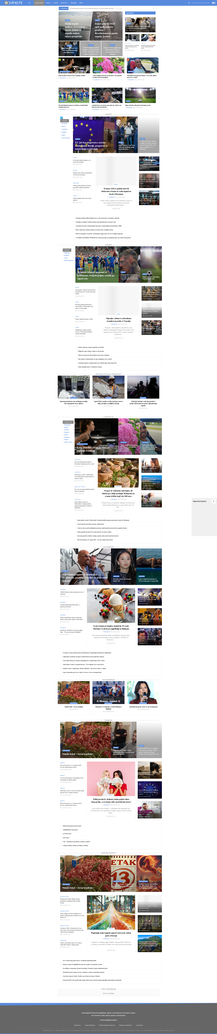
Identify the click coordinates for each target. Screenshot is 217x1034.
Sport (56, 3)
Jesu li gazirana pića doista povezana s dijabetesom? (150, 467)
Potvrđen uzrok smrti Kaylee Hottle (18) (122, 580)
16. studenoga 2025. (66, 769)
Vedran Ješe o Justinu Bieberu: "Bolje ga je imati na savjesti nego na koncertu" (150, 639)
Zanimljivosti (118, 881)
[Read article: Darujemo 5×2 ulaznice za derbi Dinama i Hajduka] (108, 692)
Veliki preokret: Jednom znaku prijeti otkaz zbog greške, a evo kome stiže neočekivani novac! (111, 800)
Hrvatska (76, 183)
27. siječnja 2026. (115, 938)
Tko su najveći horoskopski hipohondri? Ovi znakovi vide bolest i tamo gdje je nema (150, 812)
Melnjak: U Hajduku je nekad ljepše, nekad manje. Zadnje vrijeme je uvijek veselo (151, 294)
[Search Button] (189, 3)
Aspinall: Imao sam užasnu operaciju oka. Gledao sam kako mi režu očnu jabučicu (106, 106)
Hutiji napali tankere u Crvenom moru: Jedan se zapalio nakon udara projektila (92, 8)
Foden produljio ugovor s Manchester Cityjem (90, 367)
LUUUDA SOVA (67, 834)
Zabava (116, 747)
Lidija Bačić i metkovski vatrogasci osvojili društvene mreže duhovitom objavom (83, 657)
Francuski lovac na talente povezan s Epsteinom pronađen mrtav (149, 181)
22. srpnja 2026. (100, 40)
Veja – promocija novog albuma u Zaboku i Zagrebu (76, 841)
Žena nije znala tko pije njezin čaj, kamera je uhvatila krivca (148, 773)
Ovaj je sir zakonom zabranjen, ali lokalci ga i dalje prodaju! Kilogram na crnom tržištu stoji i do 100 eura (118, 493)
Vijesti (48, 3)
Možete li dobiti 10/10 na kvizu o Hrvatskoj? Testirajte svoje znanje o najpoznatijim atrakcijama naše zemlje (149, 945)
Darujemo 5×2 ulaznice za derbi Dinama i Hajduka (108, 708)
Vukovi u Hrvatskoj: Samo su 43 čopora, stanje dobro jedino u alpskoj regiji (71, 944)
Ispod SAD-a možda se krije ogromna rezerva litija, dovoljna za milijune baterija (108, 402)
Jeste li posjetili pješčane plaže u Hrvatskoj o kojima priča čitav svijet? (84, 463)
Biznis (129, 23)
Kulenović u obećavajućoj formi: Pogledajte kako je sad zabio (151, 328)
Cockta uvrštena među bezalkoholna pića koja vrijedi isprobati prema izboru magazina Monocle (151, 483)
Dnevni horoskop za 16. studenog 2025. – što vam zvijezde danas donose (71, 766)
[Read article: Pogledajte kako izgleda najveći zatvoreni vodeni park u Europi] (111, 912)
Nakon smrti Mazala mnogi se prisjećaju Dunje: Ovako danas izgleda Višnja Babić (71, 618)
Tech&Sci (128, 43)
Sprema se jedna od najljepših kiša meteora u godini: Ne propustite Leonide (82, 964)
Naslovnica (39, 3)
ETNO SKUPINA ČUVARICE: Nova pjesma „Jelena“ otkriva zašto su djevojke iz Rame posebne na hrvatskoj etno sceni (149, 751)
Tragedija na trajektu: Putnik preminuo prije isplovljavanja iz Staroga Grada (96, 222)
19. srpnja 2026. (144, 603)
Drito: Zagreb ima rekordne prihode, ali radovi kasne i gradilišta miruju (94, 230)
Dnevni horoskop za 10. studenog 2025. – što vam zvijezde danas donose (148, 792)
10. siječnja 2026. (144, 910)
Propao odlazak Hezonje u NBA (84, 319)
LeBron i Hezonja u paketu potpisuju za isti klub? (91, 347)
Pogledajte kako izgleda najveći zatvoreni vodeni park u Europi (111, 934)
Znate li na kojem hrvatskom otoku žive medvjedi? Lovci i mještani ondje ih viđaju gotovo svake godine (150, 926)
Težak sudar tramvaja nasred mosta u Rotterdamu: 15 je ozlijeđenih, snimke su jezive (148, 199)
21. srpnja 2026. (144, 408)
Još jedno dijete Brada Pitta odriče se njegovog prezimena (70, 605)
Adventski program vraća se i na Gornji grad (143, 707)
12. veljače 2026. (144, 757)
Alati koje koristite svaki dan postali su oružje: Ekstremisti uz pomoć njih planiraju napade (143, 403)
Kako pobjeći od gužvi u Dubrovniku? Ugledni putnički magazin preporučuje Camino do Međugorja (83, 504)
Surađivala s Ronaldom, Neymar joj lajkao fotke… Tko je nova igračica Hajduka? (71, 631)
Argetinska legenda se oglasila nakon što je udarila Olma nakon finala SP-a (97, 363)
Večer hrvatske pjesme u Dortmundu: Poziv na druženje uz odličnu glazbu (71, 779)
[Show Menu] (29, 2)
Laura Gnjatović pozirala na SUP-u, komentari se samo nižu (148, 580)
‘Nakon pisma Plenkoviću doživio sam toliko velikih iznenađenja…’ (82, 186)
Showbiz (74, 3)
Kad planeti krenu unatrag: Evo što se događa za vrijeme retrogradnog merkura (83, 972)
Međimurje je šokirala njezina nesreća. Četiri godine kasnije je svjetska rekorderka (83, 332)
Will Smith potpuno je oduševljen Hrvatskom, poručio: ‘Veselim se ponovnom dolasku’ (85, 577)
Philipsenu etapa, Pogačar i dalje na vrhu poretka (91, 351)
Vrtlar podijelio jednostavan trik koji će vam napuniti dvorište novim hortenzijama (107, 76)
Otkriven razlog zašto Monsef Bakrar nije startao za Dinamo (93, 355)
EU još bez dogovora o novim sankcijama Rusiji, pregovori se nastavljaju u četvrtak (91, 145)
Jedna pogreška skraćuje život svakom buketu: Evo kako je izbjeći (151, 501)
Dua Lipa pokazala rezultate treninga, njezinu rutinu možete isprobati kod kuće (98, 536)
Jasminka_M (67, 757)
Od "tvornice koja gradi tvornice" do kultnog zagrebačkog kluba (79, 960)
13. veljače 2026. (118, 757)
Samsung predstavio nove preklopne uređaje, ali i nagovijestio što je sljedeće (132, 47)
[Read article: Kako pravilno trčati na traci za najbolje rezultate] (74, 65)
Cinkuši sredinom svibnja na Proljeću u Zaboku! (75, 845)
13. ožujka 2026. (118, 891)
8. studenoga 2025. (145, 816)
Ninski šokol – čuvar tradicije (74, 707)
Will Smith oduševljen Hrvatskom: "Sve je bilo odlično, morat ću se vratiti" (142, 76)
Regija (69, 45)
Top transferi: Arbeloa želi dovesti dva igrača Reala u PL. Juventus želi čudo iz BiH (85, 292)
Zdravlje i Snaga (65, 71)
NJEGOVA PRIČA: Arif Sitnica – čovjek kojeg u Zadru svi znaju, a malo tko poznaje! (148, 906)
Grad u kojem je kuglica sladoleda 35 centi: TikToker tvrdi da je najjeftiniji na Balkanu (111, 627)
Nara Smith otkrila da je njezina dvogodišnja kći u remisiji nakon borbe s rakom (84, 660)
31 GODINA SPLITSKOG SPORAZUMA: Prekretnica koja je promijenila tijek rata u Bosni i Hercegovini (103, 238)
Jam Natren (66, 838)
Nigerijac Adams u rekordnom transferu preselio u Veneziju (118, 319)
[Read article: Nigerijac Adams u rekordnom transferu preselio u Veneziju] (118, 300)
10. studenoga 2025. (145, 796)
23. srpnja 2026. (70, 40)
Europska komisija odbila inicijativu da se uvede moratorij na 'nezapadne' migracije (97, 218)
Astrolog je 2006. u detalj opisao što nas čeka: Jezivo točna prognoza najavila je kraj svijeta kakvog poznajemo (71, 930)
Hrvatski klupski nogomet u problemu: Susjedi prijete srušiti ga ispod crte (73, 106)
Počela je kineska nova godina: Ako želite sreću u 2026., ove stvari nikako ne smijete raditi (148, 886)
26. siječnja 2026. (65, 905)
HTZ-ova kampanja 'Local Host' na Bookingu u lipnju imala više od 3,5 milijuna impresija (99, 234)
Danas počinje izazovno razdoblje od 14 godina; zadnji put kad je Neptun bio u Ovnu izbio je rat (72, 915)
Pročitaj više (116, 208)
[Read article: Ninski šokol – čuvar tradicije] (74, 692)
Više (80, 3)
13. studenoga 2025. (66, 795)
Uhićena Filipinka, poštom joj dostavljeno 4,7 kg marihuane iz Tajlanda (148, 164)
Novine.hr (63, 78)
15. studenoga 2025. (66, 782)
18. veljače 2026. (144, 891)
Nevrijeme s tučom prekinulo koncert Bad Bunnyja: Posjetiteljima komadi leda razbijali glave (87, 653)
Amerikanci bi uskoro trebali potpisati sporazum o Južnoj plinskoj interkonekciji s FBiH (98, 226)
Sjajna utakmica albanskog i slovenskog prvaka (138, 105)
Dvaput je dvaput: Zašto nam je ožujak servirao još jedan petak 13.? (123, 886)
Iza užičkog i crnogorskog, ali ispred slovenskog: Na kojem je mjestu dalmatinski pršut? (85, 968)
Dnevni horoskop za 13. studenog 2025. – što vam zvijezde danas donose (71, 804)
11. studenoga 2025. (145, 776)
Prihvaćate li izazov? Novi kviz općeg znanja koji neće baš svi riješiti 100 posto (72, 791)
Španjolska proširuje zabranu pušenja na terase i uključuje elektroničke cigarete (148, 47)
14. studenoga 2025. (144, 709)
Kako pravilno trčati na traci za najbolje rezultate (71, 75)
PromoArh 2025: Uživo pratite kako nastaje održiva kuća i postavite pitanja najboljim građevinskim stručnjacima (92, 980)
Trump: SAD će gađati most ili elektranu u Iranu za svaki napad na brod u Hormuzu (69, 51)
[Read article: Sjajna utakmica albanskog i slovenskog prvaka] (140, 95)
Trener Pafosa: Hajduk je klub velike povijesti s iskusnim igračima (151, 311)
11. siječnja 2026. (65, 947)
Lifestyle (64, 3)
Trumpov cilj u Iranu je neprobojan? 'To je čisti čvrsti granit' (112, 50)
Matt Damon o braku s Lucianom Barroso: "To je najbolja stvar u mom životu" (83, 664)
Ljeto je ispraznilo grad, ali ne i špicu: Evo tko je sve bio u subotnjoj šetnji (82, 672)
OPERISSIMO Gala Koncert (70, 830)
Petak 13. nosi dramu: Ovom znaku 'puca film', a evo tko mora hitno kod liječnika (123, 752)
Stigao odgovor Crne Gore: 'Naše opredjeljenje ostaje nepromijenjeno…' (126, 147)
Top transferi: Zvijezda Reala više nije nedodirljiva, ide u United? (95, 359)
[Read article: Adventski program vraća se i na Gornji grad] (143, 692)
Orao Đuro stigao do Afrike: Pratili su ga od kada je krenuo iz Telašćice (81, 976)
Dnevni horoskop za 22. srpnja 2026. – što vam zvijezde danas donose (95, 540)
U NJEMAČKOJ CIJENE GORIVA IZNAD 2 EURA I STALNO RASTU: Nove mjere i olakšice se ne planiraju (148, 145)
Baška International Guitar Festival (72, 826)
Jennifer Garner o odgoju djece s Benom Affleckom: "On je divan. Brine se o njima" (85, 668)
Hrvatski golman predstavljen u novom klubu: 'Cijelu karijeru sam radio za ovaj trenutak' (84, 306)
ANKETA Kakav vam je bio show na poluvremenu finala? (149, 620)
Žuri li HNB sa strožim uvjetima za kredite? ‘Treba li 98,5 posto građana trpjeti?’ (138, 27)
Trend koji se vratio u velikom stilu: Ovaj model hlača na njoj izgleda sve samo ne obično (84, 476)
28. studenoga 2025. (109, 711)
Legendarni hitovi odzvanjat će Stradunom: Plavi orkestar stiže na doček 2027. (148, 599)
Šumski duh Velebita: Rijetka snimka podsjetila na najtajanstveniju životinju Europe (70, 901)
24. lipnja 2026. (74, 709)
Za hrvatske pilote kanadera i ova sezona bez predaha (91, 50)
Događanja (73, 703)
